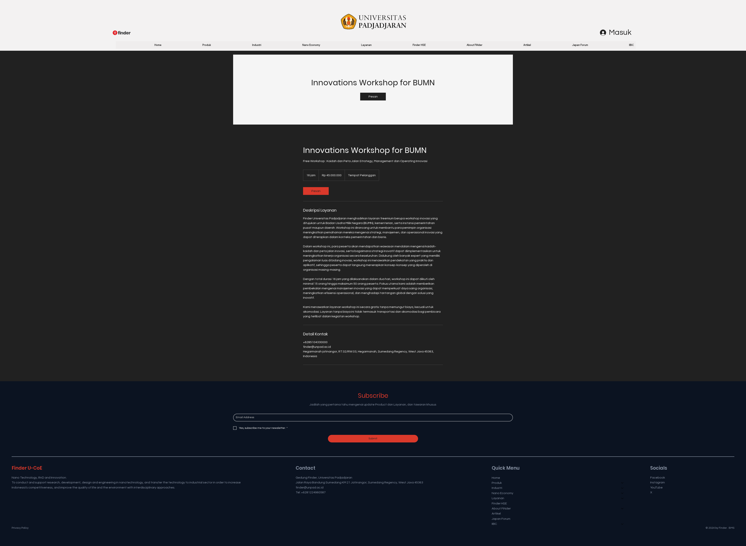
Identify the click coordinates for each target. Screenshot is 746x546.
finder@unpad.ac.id (309, 487)
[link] (373, 96)
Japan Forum (501, 518)
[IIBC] (622, 523)
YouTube (656, 487)
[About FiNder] (622, 508)
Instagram (657, 482)
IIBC (494, 523)
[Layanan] (622, 498)
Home (496, 477)
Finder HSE (499, 503)
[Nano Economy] (622, 493)
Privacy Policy (20, 528)
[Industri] (622, 487)
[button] (188, 45)
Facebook (657, 477)
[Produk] (622, 482)
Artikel (496, 513)
